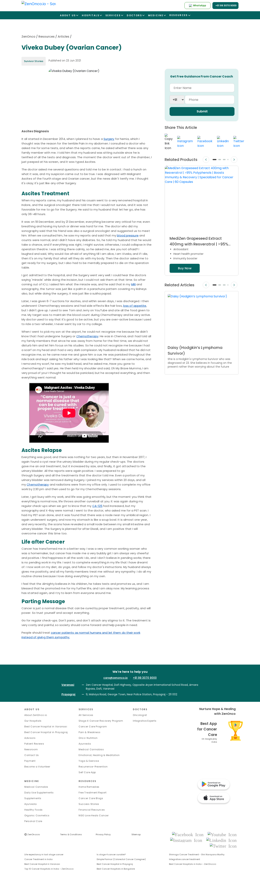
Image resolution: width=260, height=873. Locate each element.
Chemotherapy (87, 336)
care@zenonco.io (115, 678)
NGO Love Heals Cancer (94, 815)
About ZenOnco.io (35, 715)
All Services (86, 715)
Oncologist (140, 715)
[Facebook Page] (189, 834)
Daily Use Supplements (39, 792)
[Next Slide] (234, 159)
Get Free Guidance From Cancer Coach (201, 76)
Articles (63, 36)
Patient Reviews (34, 743)
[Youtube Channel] (222, 834)
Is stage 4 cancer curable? (111, 854)
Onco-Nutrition (88, 738)
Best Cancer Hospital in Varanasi (45, 726)
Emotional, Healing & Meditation (99, 755)
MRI (133, 284)
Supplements (32, 798)
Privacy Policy (103, 834)
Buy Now (184, 268)
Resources (46, 36)
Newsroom (31, 749)
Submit (202, 111)
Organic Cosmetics (36, 815)
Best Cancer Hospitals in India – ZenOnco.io (192, 864)
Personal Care (33, 821)
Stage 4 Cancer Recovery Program (101, 720)
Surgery (109, 139)
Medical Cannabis (36, 786)
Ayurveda (85, 743)
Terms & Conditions (71, 834)
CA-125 (97, 506)
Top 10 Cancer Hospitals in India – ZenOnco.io (48, 868)
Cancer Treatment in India (38, 859)
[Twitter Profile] (223, 845)
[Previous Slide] (206, 159)
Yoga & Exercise (89, 760)
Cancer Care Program (93, 726)
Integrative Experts (144, 720)
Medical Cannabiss (91, 749)
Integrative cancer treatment (184, 859)
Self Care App (87, 772)
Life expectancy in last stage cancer (43, 854)
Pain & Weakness (89, 732)
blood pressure (127, 235)
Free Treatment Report (93, 792)
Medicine (31, 781)
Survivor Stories (33, 61)
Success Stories (89, 804)
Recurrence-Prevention (93, 766)
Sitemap (136, 834)
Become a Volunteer (37, 766)
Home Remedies (89, 786)
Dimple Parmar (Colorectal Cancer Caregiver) (121, 859)
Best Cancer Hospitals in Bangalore (116, 868)
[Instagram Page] (187, 840)
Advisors (30, 738)
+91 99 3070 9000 (145, 678)
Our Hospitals (32, 720)
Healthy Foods (33, 809)
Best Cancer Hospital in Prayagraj (46, 732)
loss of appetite (134, 306)
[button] (214, 159)
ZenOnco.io (32, 834)
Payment (30, 760)
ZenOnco (28, 36)
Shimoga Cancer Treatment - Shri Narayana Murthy (196, 854)
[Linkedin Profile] (221, 840)
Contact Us (31, 755)
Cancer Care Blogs (91, 798)
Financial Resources (92, 809)
